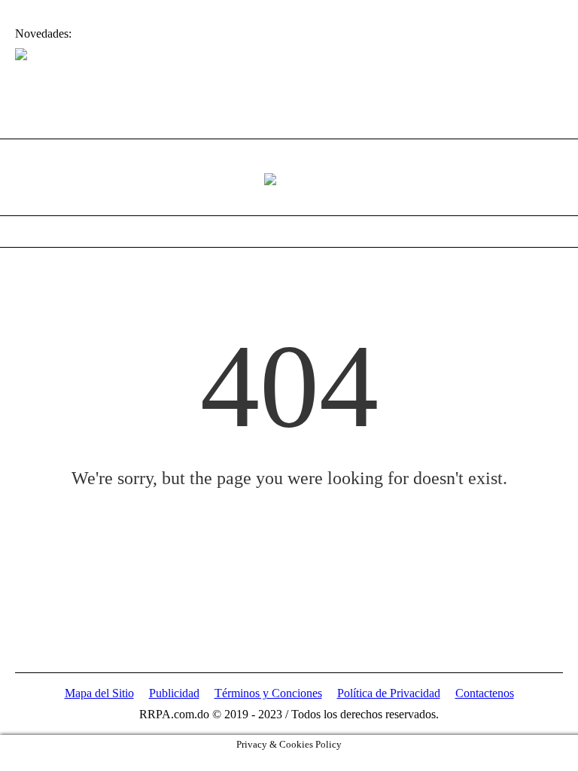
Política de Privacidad (388, 693)
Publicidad (174, 693)
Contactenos (484, 693)
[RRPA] (483, 153)
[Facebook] (451, 153)
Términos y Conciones (268, 693)
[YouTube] (546, 153)
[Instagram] (515, 153)
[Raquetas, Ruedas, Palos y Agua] (270, 177)
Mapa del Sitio (99, 693)
